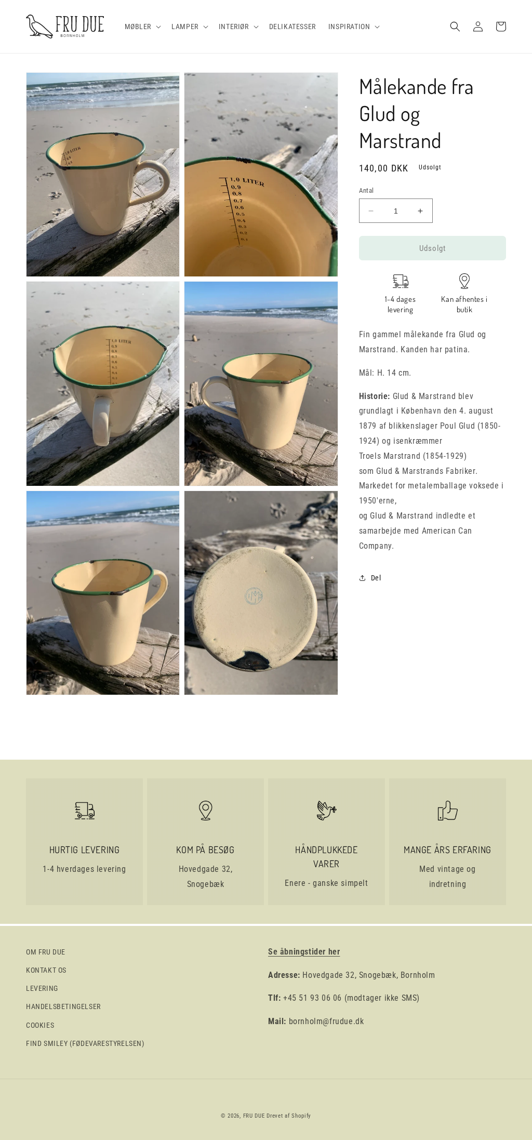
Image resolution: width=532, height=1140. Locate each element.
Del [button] (376, 578)
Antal (366, 190)
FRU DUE (254, 1115)
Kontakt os (46, 970)
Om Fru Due (45, 952)
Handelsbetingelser (63, 1006)
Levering (42, 988)
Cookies (40, 1025)
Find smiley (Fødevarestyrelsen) (85, 1043)
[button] (142, 26)
